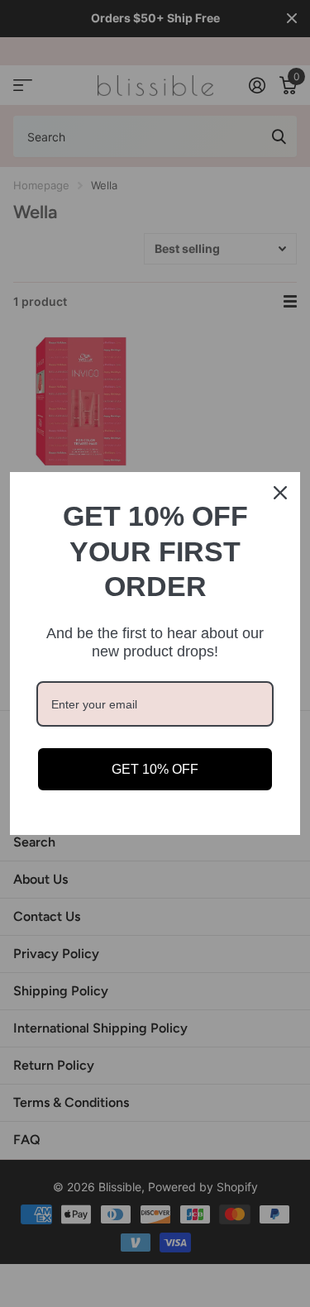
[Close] (280, 492)
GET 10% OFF (155, 769)
